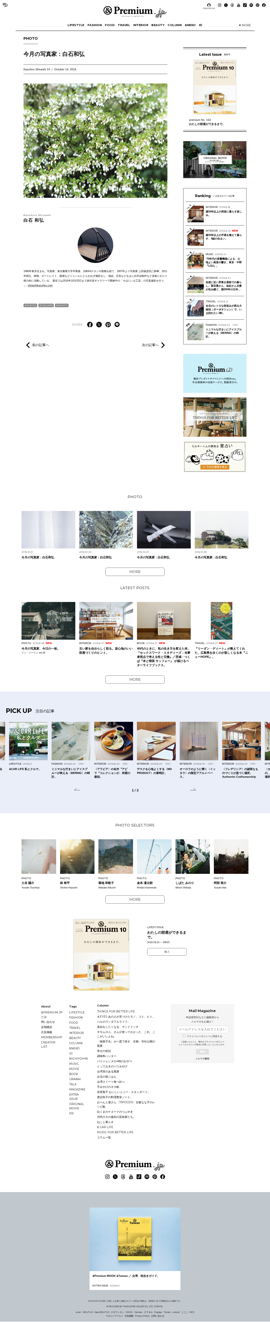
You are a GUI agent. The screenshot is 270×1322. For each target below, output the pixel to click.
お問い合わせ (157, 1315)
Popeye (158, 1312)
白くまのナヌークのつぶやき (115, 1112)
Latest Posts (135, 588)
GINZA (129, 1312)
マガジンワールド (114, 1315)
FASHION (95, 25)
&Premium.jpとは (51, 1015)
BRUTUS (88, 1312)
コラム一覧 (104, 1137)
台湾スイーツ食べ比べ (111, 1082)
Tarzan (167, 1312)
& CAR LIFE (105, 1127)
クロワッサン (117, 1312)
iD (200, 25)
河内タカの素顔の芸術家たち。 (116, 1117)
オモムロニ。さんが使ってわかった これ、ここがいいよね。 (126, 1034)
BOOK (73, 1074)
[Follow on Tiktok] (245, 5)
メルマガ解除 (202, 1058)
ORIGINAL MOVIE (76, 1106)
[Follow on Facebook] (264, 5)
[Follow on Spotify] (251, 5)
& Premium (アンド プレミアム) (135, 12)
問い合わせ (48, 1022)
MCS (191, 1312)
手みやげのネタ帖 (108, 1087)
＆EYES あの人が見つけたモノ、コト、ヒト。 (126, 1016)
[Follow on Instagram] (219, 5)
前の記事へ (40, 345)
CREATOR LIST (209, 8)
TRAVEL (124, 25)
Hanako (138, 1312)
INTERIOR (140, 25)
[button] (77, 789)
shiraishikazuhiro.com (40, 285)
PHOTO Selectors (135, 825)
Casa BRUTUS (101, 1312)
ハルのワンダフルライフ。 (113, 1021)
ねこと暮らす (105, 1122)
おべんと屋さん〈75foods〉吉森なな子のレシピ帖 (126, 1104)
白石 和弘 (37, 218)
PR (71, 1113)
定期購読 (46, 1027)
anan (78, 1312)
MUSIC (74, 1064)
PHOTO (31, 38)
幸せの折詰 (104, 1051)
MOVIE (74, 1069)
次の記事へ (150, 345)
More (135, 572)
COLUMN (175, 25)
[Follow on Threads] (232, 5)
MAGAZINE (77, 1089)
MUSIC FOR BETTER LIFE (115, 1132)
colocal (176, 1312)
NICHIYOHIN (78, 1058)
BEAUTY (157, 25)
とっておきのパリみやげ (112, 1066)
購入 (167, 951)
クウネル (148, 1312)
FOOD (110, 25)
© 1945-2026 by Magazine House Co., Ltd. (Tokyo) (135, 1306)
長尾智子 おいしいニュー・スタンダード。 (123, 1092)
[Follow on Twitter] (226, 5)
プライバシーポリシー (214, 1042)
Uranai (75, 1079)
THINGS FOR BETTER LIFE (116, 1011)
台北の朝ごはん (106, 1076)
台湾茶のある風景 (108, 1071)
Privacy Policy (142, 1315)
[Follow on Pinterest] (257, 5)
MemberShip (51, 1037)
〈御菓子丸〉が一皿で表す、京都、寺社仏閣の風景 (126, 1044)
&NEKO (190, 25)
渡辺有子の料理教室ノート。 (115, 1097)
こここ (184, 1312)
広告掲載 (46, 1032)
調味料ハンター (106, 1056)
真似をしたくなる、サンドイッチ (118, 1027)
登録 (202, 1051)
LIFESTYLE (76, 25)
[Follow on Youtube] (238, 5)
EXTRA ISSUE (74, 1097)
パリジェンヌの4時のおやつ (114, 1061)
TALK (72, 1084)
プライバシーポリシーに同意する (204, 1036)
